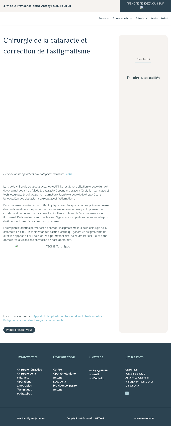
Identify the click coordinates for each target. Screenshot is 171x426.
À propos (102, 18)
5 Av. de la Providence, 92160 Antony (27, 5)
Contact (164, 18)
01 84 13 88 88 (62, 5)
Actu (69, 174)
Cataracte (140, 18)
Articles (154, 18)
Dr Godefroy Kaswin (21, 65)
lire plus (132, 128)
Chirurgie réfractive (121, 18)
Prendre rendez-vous (19, 329)
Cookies (40, 418)
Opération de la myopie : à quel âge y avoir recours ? (142, 259)
